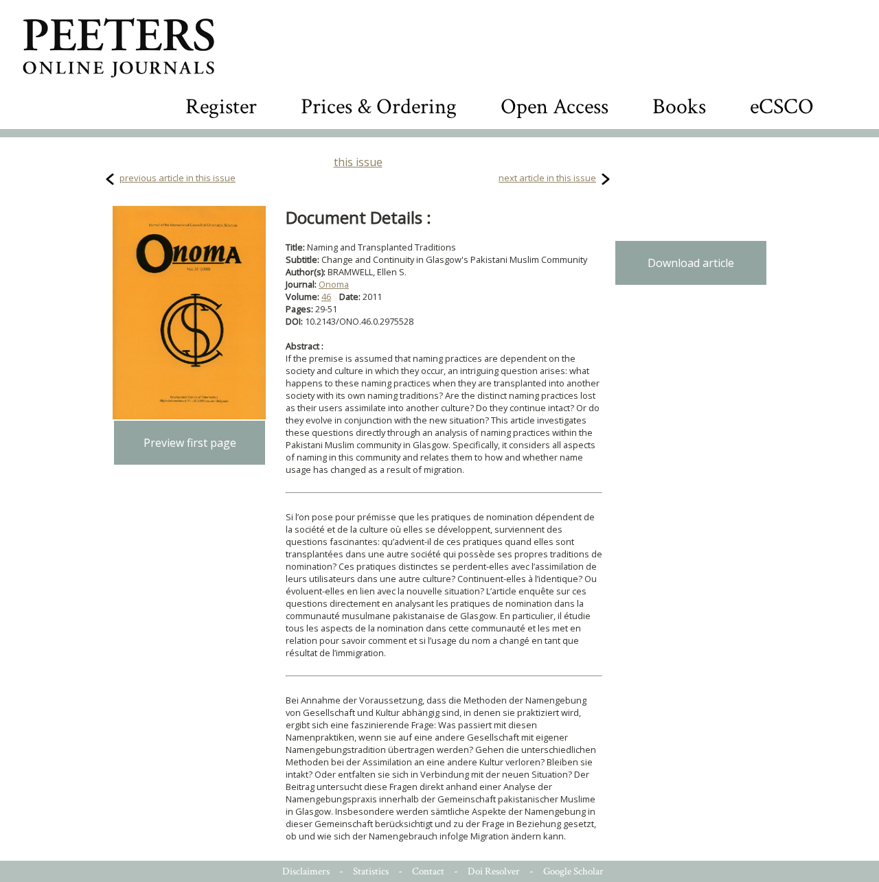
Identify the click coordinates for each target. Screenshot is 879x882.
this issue (358, 162)
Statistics (371, 871)
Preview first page (190, 442)
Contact (428, 871)
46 (326, 296)
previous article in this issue (177, 178)
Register (221, 107)
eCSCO (782, 107)
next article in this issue (547, 178)
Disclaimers (306, 871)
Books (679, 107)
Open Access (554, 107)
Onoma (334, 284)
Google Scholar (573, 871)
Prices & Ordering (379, 107)
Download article (691, 262)
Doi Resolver (494, 871)
